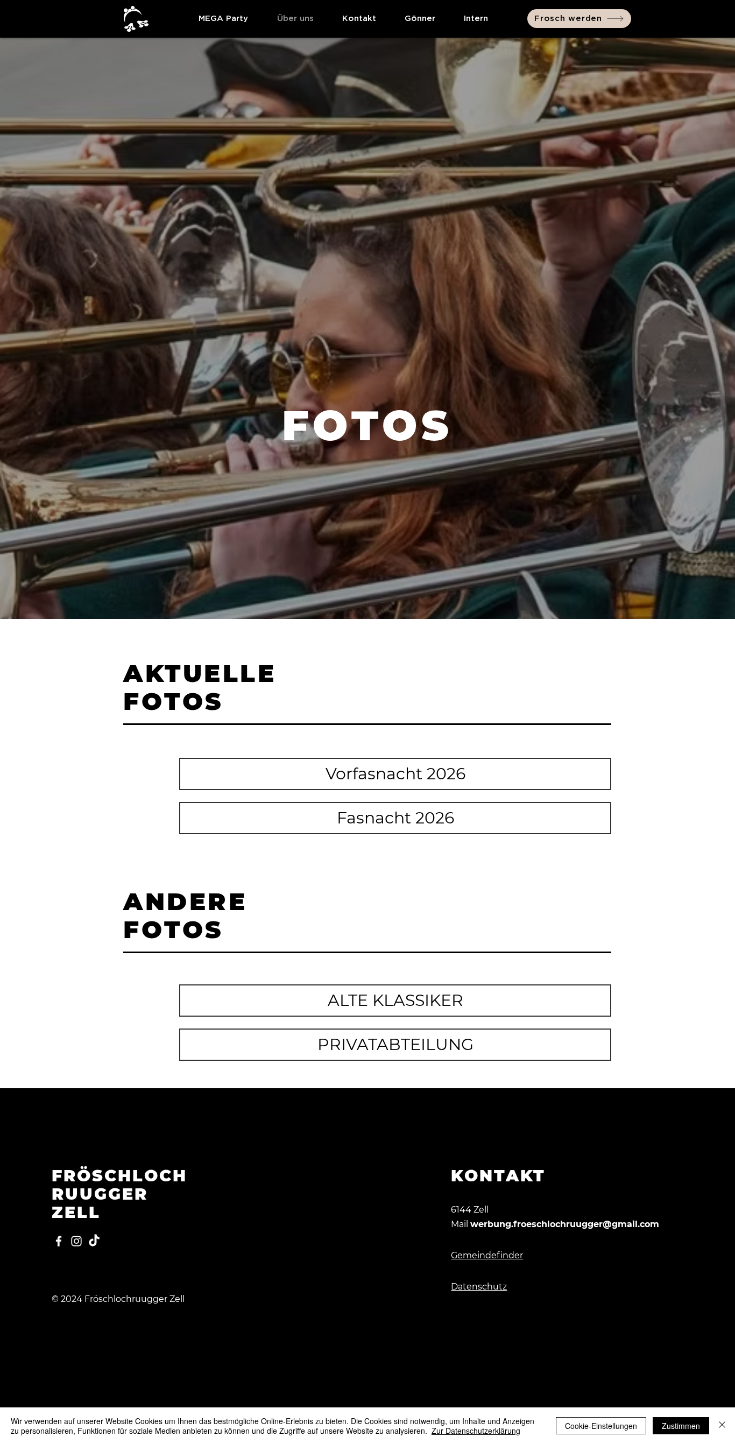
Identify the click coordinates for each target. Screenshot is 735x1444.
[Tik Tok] (94, 1241)
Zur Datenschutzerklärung (476, 1430)
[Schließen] (722, 1425)
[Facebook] (59, 1241)
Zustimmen (681, 1425)
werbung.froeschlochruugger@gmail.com (564, 1224)
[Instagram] (76, 1241)
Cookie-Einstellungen (601, 1425)
